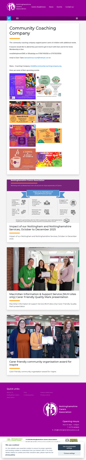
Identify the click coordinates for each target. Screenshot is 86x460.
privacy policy (10, 455)
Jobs (25, 392)
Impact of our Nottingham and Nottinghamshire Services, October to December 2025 (43, 232)
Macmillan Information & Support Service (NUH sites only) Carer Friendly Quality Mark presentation (43, 300)
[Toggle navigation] (77, 18)
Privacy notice (45, 395)
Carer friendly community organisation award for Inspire (40, 366)
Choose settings (69, 453)
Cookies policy (29, 395)
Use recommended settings (69, 447)
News (51, 7)
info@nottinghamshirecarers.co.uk (66, 430)
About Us (10, 392)
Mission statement (46, 392)
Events (59, 7)
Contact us (69, 7)
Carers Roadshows (38, 7)
